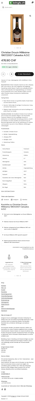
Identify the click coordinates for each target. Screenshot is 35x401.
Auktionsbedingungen (7, 298)
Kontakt (3, 290)
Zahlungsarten (5, 302)
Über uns (3, 287)
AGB (2, 306)
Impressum (4, 310)
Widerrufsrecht (5, 304)
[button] (32, 2)
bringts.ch (13, 396)
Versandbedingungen (6, 296)
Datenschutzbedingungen (8, 308)
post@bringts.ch (5, 373)
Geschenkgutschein (6, 294)
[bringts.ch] (17, 2)
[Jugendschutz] (9, 257)
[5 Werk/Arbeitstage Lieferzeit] (26, 257)
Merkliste (3, 285)
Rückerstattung (5, 300)
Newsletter (4, 292)
